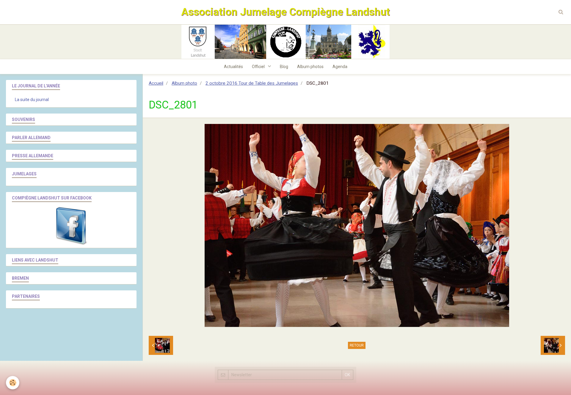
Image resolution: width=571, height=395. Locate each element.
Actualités (233, 66)
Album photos (310, 66)
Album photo (184, 83)
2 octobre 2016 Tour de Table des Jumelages (252, 83)
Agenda (339, 66)
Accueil (156, 83)
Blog (284, 66)
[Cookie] (12, 382)
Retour (357, 345)
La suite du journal (32, 99)
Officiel (259, 66)
